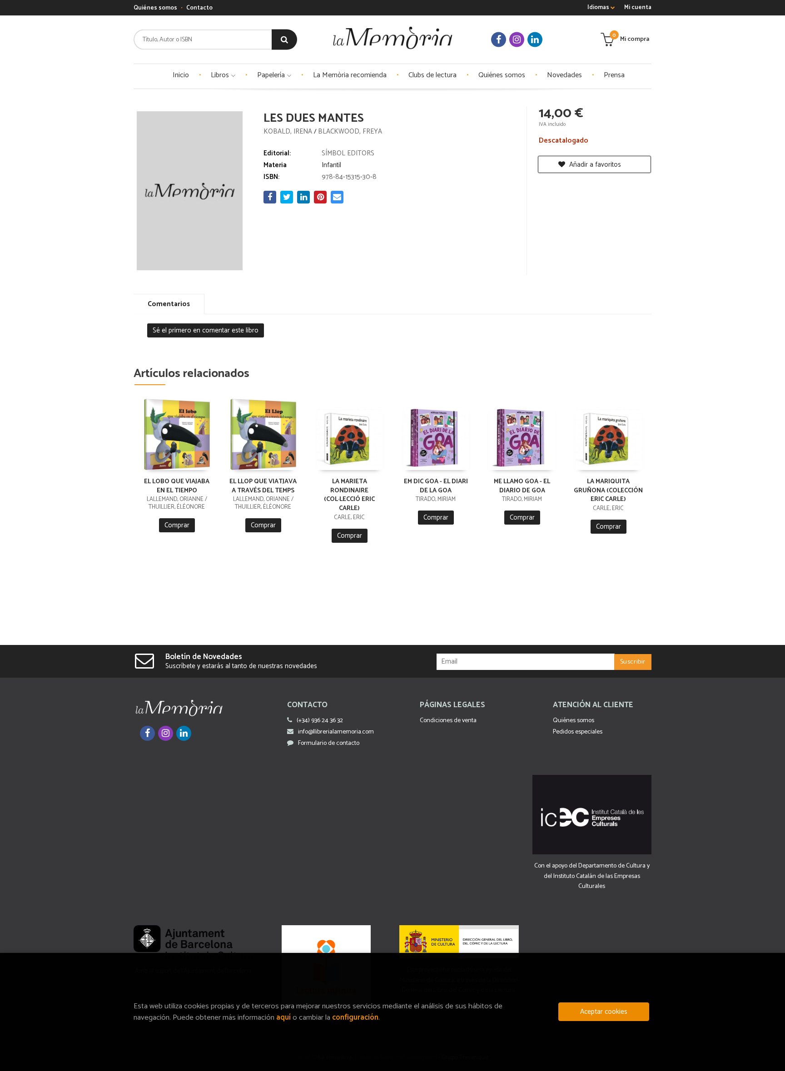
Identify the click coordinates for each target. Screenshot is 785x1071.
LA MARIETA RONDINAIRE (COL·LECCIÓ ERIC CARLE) (349, 495)
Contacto (199, 8)
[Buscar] (284, 40)
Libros (221, 75)
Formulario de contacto (328, 743)
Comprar (176, 525)
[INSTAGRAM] (516, 39)
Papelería (272, 75)
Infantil (331, 165)
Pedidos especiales (577, 732)
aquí (283, 1018)
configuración (355, 1018)
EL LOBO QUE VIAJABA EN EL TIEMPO (176, 486)
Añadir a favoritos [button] (594, 164)
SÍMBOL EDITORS (348, 153)
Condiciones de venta (448, 720)
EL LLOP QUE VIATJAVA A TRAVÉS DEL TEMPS (263, 486)
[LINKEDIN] (534, 39)
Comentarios (169, 304)
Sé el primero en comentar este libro (205, 330)
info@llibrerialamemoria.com (336, 732)
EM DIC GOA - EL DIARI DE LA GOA (436, 486)
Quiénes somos (155, 8)
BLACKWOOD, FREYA (350, 131)
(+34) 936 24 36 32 (320, 720)
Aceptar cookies (603, 1011)
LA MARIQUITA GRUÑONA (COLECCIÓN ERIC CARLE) (608, 490)
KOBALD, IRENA (288, 131)
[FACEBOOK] (498, 39)
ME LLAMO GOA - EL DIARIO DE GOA (522, 486)
